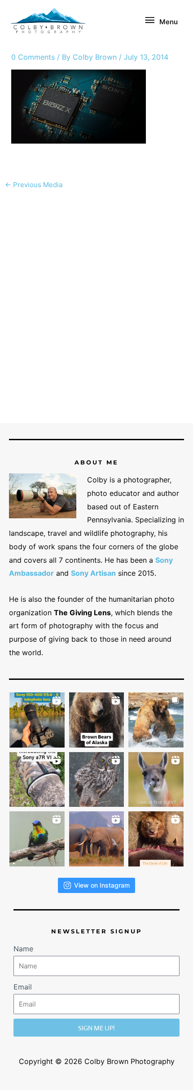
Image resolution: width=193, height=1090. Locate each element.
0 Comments (33, 57)
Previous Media (33, 184)
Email (22, 986)
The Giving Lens (82, 612)
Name (23, 948)
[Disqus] (96, 306)
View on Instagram (102, 885)
